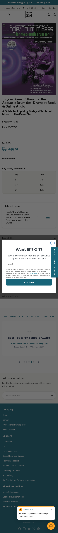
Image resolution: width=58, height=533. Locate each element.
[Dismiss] (51, 509)
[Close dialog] (53, 243)
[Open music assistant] (51, 526)
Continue (29, 282)
